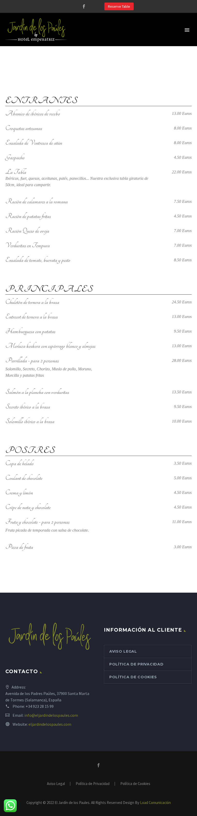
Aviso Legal (123, 651)
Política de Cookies (133, 677)
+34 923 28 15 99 (40, 706)
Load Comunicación (155, 802)
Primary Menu (187, 30)
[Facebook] (84, 6)
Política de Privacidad (136, 664)
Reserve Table (119, 6)
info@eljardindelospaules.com (51, 715)
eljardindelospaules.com (49, 724)
